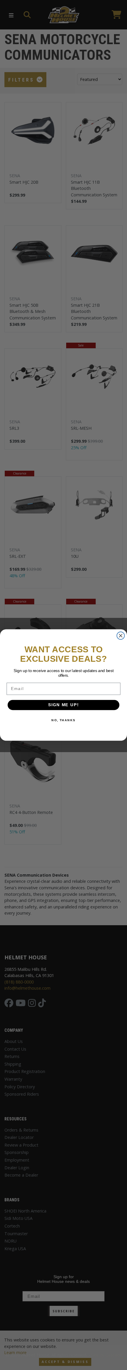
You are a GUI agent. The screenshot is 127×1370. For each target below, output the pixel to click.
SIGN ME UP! (63, 705)
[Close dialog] (121, 635)
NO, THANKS (63, 720)
